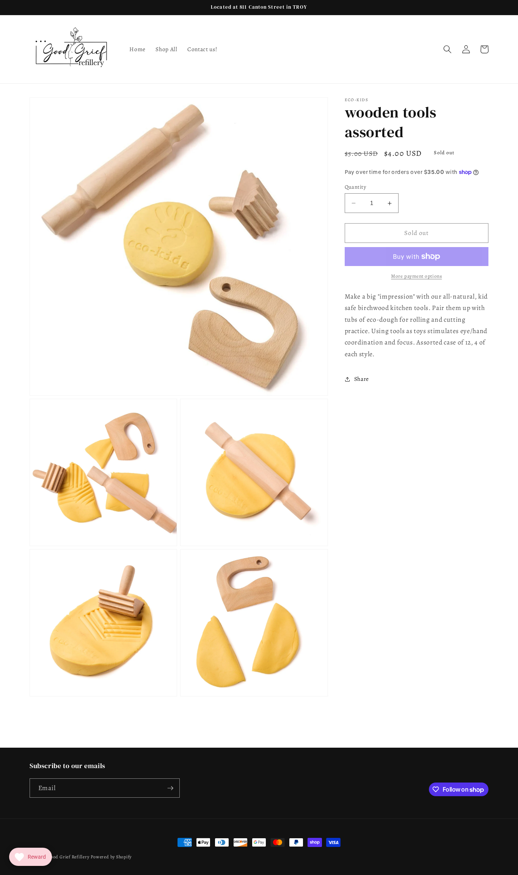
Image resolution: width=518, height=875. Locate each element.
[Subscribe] (170, 788)
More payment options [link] (416, 276)
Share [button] (361, 379)
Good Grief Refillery (68, 857)
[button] (447, 49)
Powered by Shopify (111, 857)
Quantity (355, 187)
